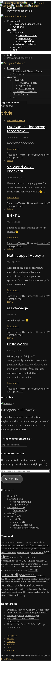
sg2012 (20, 579)
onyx (25, 570)
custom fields (38, 542)
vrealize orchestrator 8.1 (13, 592)
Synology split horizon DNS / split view (28, 609)
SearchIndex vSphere (8, 579)
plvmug (33, 570)
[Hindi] (15, 5)
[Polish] (24, 5)
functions (18, 27)
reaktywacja (17, 308)
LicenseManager (9, 570)
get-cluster (22, 552)
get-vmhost (37, 560)
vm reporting (26, 41)
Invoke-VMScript (29, 566)
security (19, 521)
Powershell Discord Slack (27, 24)
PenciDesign (7, 659)
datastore (6, 545)
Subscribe (12, 479)
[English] (29, 2)
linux (20, 570)
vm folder (15, 581)
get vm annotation (29, 564)
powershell (27, 575)
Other (12, 495)
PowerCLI (18, 32)
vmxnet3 (45, 581)
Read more (13, 148)
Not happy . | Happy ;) (25, 255)
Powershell (13, 21)
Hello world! (17, 344)
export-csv (37, 545)
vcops (4, 581)
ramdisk (41, 575)
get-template (36, 552)
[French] (39, 2)
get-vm (26, 560)
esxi (15, 50)
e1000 (16, 545)
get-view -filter (17, 557)
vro (11, 595)
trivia (22, 120)
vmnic (24, 581)
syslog (27, 579)
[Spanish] (33, 5)
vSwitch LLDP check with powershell (27, 612)
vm (8, 581)
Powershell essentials (19, 10)
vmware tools (34, 581)
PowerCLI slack (27, 35)
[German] (5, 5)
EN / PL (13, 215)
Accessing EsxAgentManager (23, 615)
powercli (9, 574)
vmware (11, 29)
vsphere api (25, 38)
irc (40, 566)
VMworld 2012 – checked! (20, 169)
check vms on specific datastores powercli (16, 542)
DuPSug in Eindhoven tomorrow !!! (26, 129)
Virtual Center (21, 47)
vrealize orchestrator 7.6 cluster (33, 589)
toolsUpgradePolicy (40, 579)
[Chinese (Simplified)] (12, 2)
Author (11, 7)
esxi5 (28, 545)
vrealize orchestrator (25, 44)
